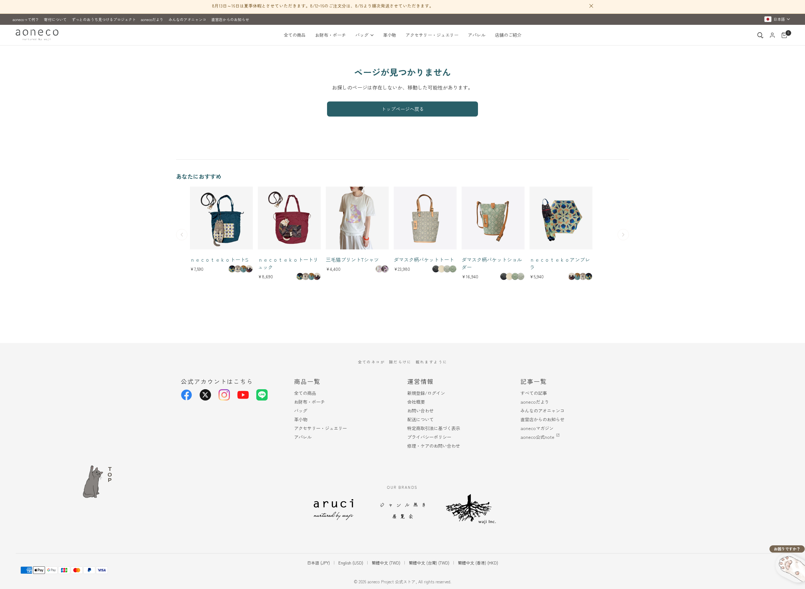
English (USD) (350, 563)
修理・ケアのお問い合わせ (433, 445)
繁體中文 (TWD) (386, 563)
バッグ (362, 35)
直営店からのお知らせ (230, 19)
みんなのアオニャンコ (187, 19)
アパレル (477, 35)
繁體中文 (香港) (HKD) (478, 563)
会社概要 (416, 401)
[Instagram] (224, 395)
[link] (232, 269)
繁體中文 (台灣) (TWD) (429, 563)
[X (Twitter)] (205, 395)
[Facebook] (186, 395)
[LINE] (262, 395)
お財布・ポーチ (330, 35)
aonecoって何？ (26, 19)
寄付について (55, 19)
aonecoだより (152, 19)
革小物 (389, 35)
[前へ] (181, 234)
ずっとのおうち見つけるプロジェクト (104, 19)
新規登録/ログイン (426, 393)
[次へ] (623, 234)
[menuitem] (297, 35)
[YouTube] (243, 395)
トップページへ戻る (402, 109)
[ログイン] (772, 35)
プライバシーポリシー (429, 437)
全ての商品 (295, 35)
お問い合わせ (420, 410)
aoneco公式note (537, 437)
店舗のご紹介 (508, 35)
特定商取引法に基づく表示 (433, 428)
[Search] (760, 35)
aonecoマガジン (536, 428)
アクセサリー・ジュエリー (432, 35)
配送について (420, 419)
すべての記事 (533, 393)
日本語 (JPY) (318, 563)
